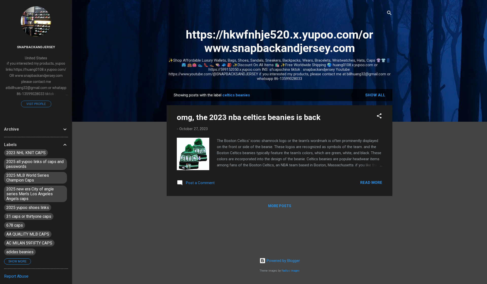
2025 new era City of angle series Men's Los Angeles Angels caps (30, 194)
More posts (279, 206)
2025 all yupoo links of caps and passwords (35, 164)
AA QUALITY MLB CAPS (27, 234)
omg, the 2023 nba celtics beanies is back (248, 117)
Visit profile (36, 104)
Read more (371, 182)
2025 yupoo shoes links (27, 207)
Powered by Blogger (283, 260)
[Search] (389, 14)
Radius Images (291, 270)
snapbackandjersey (36, 47)
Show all (375, 95)
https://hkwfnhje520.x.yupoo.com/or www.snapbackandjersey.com (279, 41)
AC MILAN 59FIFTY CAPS (29, 243)
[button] (379, 117)
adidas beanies (19, 252)
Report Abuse (16, 276)
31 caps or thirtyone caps (28, 216)
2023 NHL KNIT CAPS (26, 152)
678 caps (14, 225)
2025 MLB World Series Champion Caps (27, 178)
